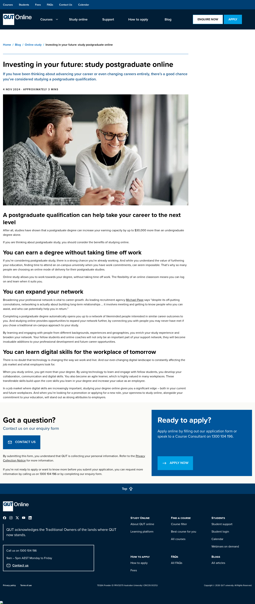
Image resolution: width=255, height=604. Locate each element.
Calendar (217, 539)
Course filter (179, 524)
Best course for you (183, 531)
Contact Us (25, 441)
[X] (19, 517)
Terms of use (26, 585)
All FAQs (176, 563)
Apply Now (179, 462)
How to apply (139, 563)
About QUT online (142, 524)
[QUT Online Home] (17, 19)
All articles (218, 563)
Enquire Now (208, 19)
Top (124, 488)
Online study (33, 45)
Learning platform (141, 531)
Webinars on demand (225, 546)
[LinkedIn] (31, 517)
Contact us (20, 565)
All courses (178, 539)
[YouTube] (25, 517)
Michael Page (135, 300)
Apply (232, 19)
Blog (18, 45)
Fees (133, 570)
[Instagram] (12, 517)
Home (7, 45)
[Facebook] (6, 517)
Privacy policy (9, 585)
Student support (222, 524)
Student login (220, 531)
